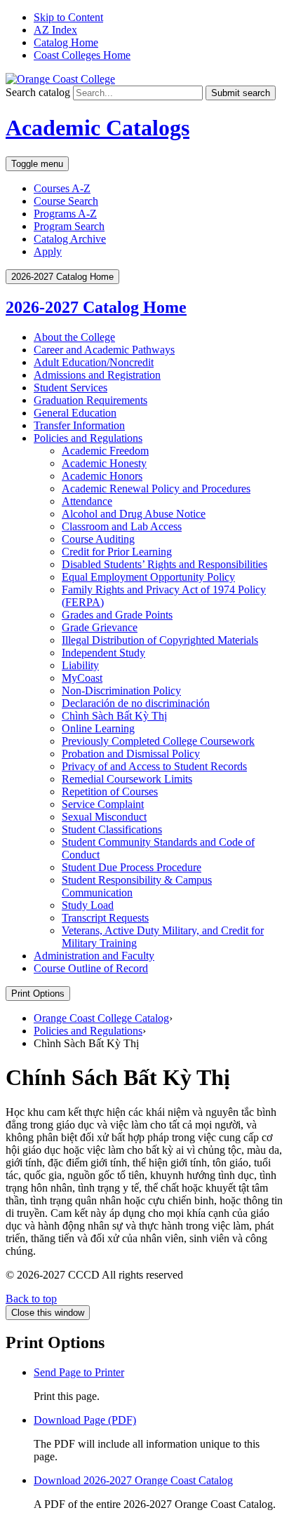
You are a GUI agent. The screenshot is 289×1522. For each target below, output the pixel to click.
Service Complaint (103, 804)
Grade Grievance (99, 627)
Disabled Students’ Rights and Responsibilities (164, 564)
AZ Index (55, 30)
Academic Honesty (104, 463)
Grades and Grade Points (117, 615)
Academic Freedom (105, 451)
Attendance (87, 501)
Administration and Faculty (94, 956)
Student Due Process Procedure (131, 867)
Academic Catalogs (97, 127)
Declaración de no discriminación (136, 703)
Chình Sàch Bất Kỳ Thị (114, 716)
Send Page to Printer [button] (79, 1372)
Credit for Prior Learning (117, 552)
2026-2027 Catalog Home (96, 307)
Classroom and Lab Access (122, 526)
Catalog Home (66, 42)
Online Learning (98, 728)
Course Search (66, 201)
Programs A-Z (65, 214)
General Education (75, 413)
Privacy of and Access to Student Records (154, 766)
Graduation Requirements (90, 400)
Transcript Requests (105, 918)
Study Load (88, 905)
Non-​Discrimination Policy (121, 690)
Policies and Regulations (88, 438)
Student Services (70, 387)
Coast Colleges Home (82, 55)
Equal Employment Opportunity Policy (148, 577)
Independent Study (103, 653)
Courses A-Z (62, 188)
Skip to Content (68, 17)
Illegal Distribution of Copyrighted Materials (160, 640)
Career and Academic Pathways (104, 350)
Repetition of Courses (110, 791)
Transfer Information (79, 425)
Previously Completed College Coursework (158, 741)
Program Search (69, 226)
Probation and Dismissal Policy (131, 754)
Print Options (38, 993)
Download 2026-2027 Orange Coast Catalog (133, 1480)
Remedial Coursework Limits (127, 779)
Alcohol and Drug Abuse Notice (134, 514)
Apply (48, 251)
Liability (80, 665)
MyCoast (82, 678)
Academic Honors (102, 476)
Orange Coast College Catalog (101, 1018)
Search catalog (38, 92)
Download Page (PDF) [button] (85, 1420)
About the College (74, 337)
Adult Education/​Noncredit (94, 362)
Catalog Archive (70, 239)
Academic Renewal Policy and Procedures (156, 488)
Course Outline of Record (91, 968)
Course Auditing (98, 539)
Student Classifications (112, 829)
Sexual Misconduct (104, 817)
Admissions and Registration (97, 375)
